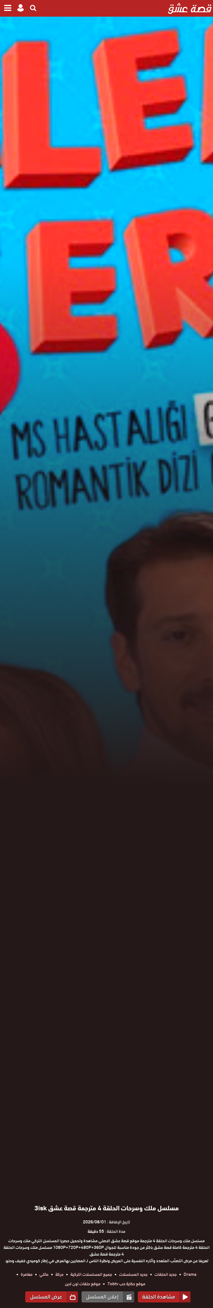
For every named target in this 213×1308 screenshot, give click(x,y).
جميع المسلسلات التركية (91, 1274)
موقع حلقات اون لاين (82, 1284)
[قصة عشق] (190, 8)
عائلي (44, 1274)
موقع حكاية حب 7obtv (126, 1284)
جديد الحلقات (165, 1274)
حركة (59, 1274)
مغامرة (26, 1274)
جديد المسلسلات (133, 1274)
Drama (190, 1274)
